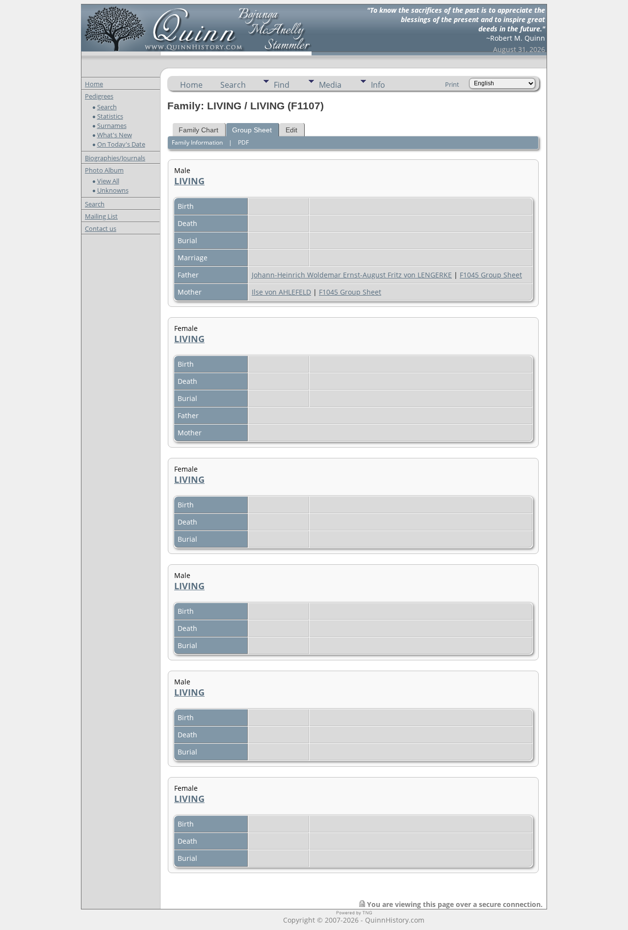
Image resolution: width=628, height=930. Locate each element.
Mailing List (101, 216)
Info (378, 84)
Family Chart (198, 130)
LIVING (189, 181)
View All (108, 180)
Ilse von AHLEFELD (281, 292)
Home (94, 83)
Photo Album (104, 170)
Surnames (112, 125)
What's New (114, 134)
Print (452, 84)
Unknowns (113, 190)
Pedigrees (99, 96)
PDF (243, 142)
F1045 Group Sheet (491, 274)
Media (330, 84)
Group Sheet (252, 130)
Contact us (100, 228)
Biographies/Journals (115, 157)
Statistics (110, 116)
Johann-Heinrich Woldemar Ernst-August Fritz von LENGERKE (352, 274)
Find (281, 84)
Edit (291, 130)
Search (107, 106)
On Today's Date (121, 144)
